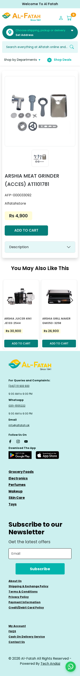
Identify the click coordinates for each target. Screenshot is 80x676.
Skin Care (17, 497)
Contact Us (17, 642)
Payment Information (25, 602)
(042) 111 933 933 (19, 386)
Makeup (16, 491)
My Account (17, 626)
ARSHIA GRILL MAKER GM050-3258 (56, 321)
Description (19, 247)
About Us (15, 581)
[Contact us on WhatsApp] (70, 667)
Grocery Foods (21, 472)
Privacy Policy (19, 597)
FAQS (12, 631)
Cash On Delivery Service (27, 636)
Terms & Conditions (23, 591)
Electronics (18, 478)
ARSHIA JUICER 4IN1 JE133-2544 (18, 321)
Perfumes (17, 484)
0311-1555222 (17, 405)
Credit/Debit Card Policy (26, 607)
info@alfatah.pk (19, 425)
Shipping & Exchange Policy (28, 586)
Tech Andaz (50, 663)
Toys (13, 504)
